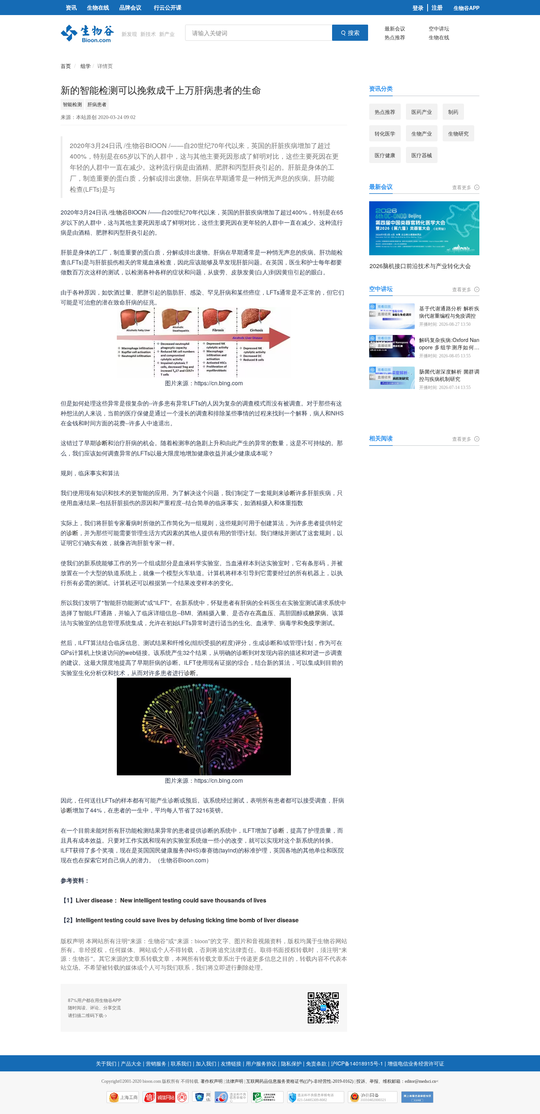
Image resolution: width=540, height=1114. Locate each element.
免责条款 (316, 1063)
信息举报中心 (267, 1097)
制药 (453, 111)
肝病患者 (97, 104)
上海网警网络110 (165, 1097)
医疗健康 (385, 155)
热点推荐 (395, 37)
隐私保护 (291, 1063)
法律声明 (234, 1081)
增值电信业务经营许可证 (416, 1063)
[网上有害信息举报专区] (417, 1097)
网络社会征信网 (208, 1097)
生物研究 (458, 133)
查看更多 (462, 187)
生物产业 (421, 133)
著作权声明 (212, 1081)
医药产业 (421, 111)
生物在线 (439, 37)
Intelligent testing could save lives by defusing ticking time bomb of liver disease (187, 920)
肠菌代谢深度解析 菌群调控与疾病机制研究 (449, 375)
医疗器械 (421, 155)
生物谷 (119, 212)
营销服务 (156, 1063)
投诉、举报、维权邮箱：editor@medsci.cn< (397, 1081)
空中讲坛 (439, 28)
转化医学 (385, 133)
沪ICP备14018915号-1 (357, 1063)
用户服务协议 (261, 1063)
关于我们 (106, 1063)
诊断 (102, 443)
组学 (85, 65)
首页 (66, 65)
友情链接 (231, 1063)
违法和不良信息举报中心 (231, 1097)
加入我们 (206, 1063)
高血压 (264, 613)
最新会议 (395, 28)
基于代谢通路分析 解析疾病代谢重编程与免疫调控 (449, 312)
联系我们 (181, 1063)
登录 (418, 7)
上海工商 (129, 1097)
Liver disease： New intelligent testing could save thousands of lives (171, 900)
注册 (437, 7)
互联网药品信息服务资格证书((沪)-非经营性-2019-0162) (299, 1081)
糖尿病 (317, 613)
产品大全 (131, 1063)
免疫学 (312, 623)
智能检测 (72, 104)
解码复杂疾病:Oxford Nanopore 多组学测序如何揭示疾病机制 (449, 343)
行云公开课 (167, 7)
